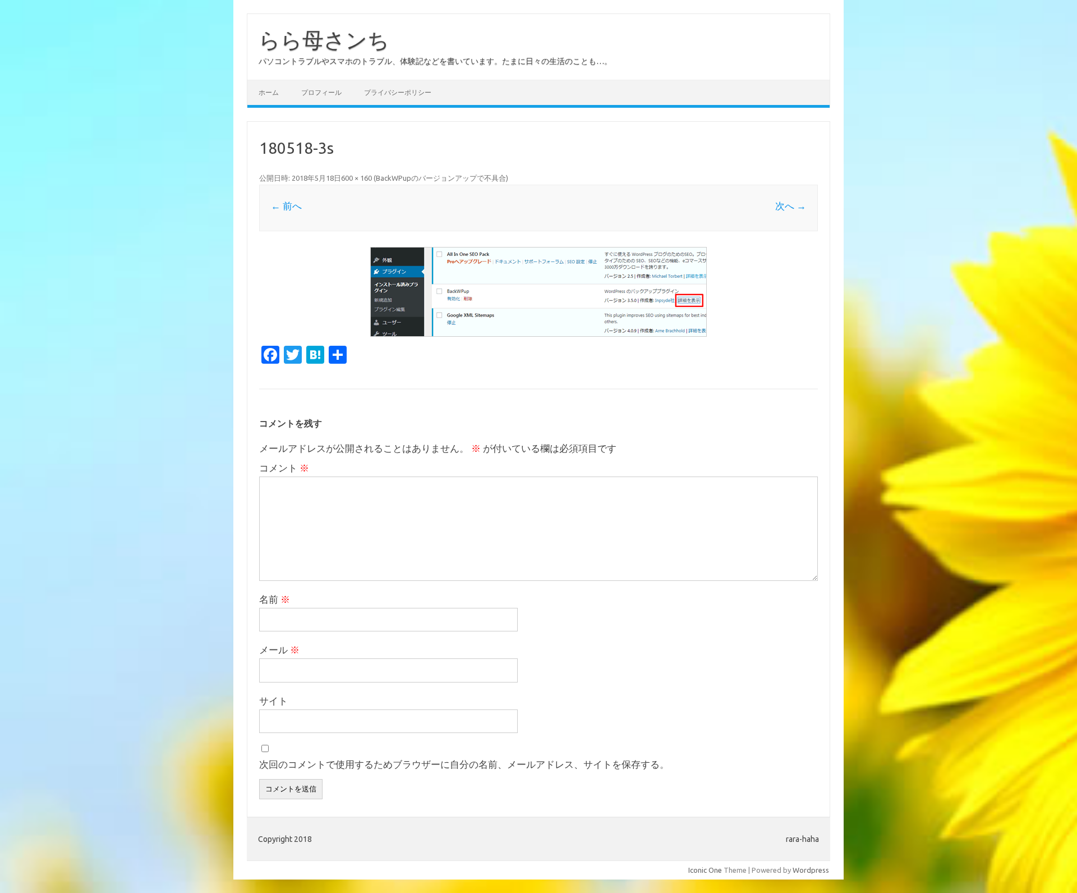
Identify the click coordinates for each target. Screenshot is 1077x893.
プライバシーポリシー (397, 92)
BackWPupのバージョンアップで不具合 (441, 178)
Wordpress (811, 870)
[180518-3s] (538, 292)
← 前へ (286, 205)
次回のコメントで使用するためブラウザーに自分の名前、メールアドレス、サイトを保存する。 (464, 764)
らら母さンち (324, 40)
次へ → (790, 205)
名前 (274, 599)
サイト (273, 700)
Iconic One (705, 870)
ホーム (269, 92)
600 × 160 (356, 178)
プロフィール (321, 92)
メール (279, 649)
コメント (284, 467)
